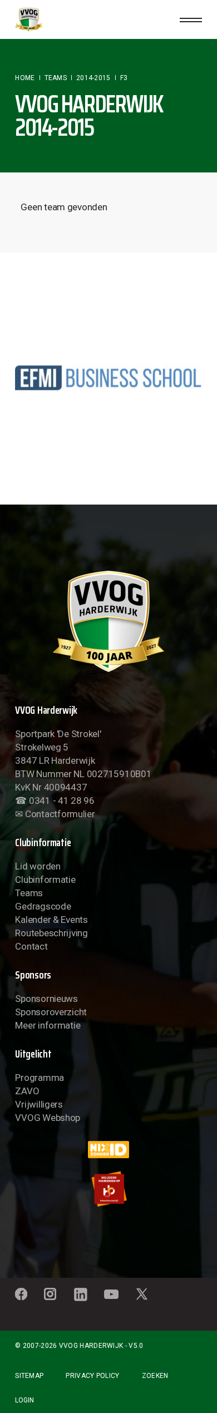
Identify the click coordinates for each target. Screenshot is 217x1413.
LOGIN (24, 1400)
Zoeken (155, 1376)
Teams (29, 892)
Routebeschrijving (51, 932)
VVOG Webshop (47, 1117)
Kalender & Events (51, 919)
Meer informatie (47, 1025)
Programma (39, 1077)
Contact (31, 946)
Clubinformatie (45, 879)
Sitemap (29, 1376)
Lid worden (37, 866)
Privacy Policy (92, 1376)
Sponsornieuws (46, 998)
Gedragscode (43, 906)
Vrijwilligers (39, 1104)
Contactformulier (60, 813)
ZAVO (27, 1090)
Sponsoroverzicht (51, 1011)
